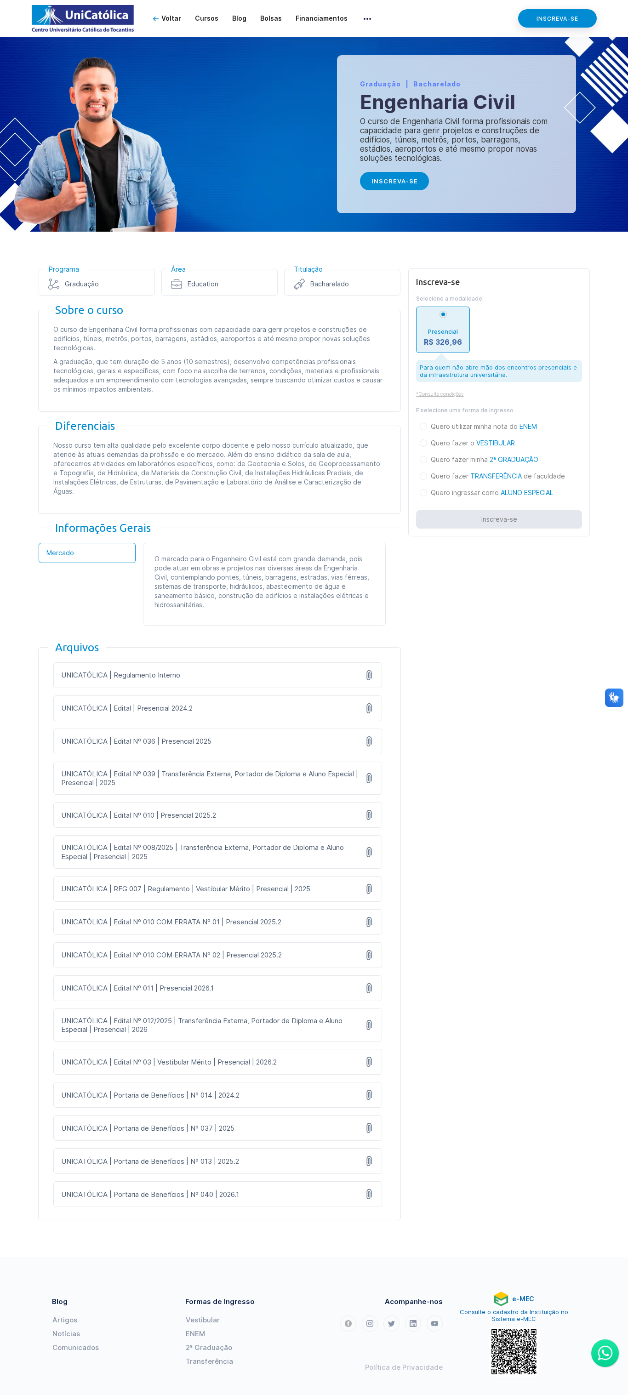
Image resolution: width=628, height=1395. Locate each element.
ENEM (195, 1333)
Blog (239, 18)
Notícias (66, 1333)
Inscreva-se (557, 18)
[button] (367, 18)
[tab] (87, 553)
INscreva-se (394, 181)
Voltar (171, 18)
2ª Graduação (209, 1347)
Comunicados (75, 1347)
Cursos (206, 18)
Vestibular (203, 1319)
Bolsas (271, 18)
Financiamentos (322, 18)
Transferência (209, 1361)
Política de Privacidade (404, 1367)
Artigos (64, 1319)
